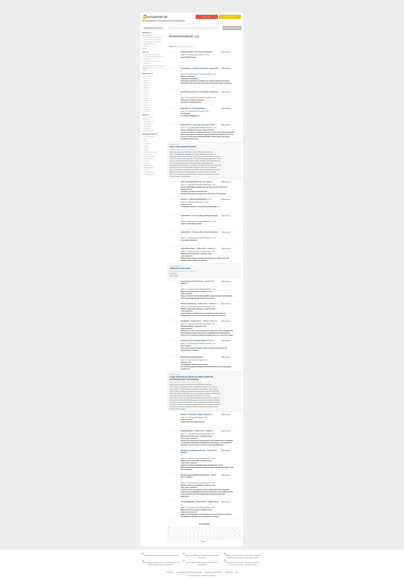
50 (218, 535)
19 (236, 528)
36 (235, 531)
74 (169, 541)
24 (185, 531)
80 (194, 541)
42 (185, 535)
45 (198, 535)
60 (185, 538)
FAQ (236, 572)
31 (214, 531)
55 (239, 535)
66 (210, 538)
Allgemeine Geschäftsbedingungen (189, 572)
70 (226, 538)
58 (177, 538)
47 (206, 535)
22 (177, 531)
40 (177, 535)
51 (222, 535)
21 (173, 531)
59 (181, 538)
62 (194, 538)
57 (173, 538)
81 (198, 541)
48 (210, 535)
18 (232, 528)
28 (202, 531)
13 (212, 528)
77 (181, 541)
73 (239, 538)
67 (214, 538)
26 (194, 531)
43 (189, 535)
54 (235, 535)
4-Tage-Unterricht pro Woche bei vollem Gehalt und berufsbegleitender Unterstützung (191, 378)
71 (230, 538)
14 (216, 528)
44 (194, 535)
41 (181, 535)
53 (230, 535)
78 (185, 541)
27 (198, 531)
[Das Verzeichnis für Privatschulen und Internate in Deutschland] (202, 561)
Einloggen (207, 17)
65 (206, 538)
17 (228, 528)
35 (230, 531)
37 (239, 531)
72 (235, 538)
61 (189, 538)
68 (218, 538)
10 (199, 528)
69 (222, 538)
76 (177, 541)
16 (224, 528)
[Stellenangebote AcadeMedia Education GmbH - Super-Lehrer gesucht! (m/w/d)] (234, 143)
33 (222, 531)
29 (206, 531)
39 (173, 535)
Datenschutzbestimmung (214, 572)
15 (220, 528)
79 (189, 541)
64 (202, 538)
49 (214, 535)
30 (210, 531)
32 (218, 531)
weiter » (203, 541)
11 (203, 528)
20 (169, 531)
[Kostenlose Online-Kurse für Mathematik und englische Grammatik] (202, 553)
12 (208, 528)
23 (181, 531)
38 (169, 535)
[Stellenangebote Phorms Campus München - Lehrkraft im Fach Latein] (234, 265)
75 (173, 541)
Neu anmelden (230, 17)
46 (202, 535)
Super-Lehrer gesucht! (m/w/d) (182, 146)
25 (189, 531)
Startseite (170, 572)
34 (226, 531)
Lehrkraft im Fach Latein (179, 268)
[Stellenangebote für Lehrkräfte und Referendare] (161, 553)
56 (169, 538)
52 (226, 535)
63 (198, 538)
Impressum (229, 572)
